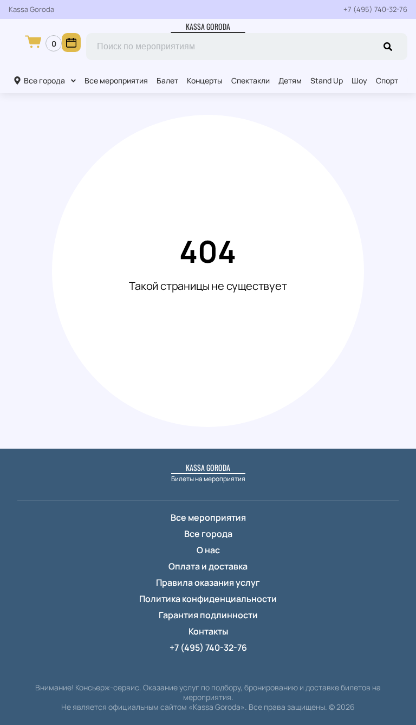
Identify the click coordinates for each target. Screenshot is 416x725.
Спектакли (250, 80)
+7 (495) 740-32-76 (375, 9)
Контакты (208, 631)
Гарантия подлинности (208, 615)
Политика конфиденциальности (208, 599)
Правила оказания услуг (208, 582)
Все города (44, 80)
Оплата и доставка (208, 566)
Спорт (387, 80)
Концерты (205, 80)
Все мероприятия (116, 80)
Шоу (359, 80)
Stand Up (326, 80)
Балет (167, 80)
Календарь (71, 42)
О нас (208, 550)
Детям (290, 80)
